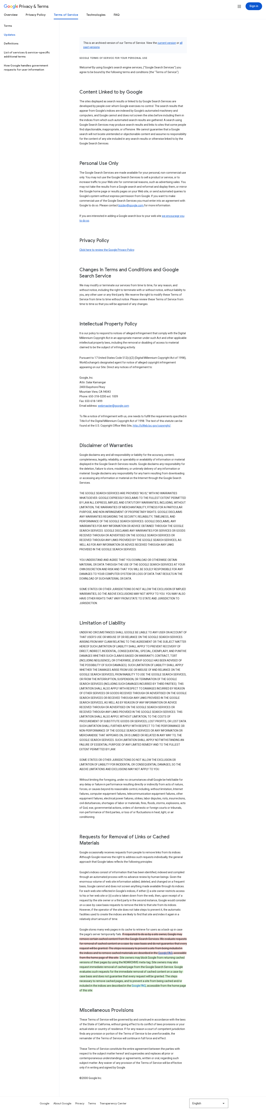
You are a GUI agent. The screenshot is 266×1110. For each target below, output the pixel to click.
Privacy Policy (36, 15)
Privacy (80, 1103)
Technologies (96, 15)
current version (167, 42)
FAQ (117, 15)
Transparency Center (113, 1103)
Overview (11, 15)
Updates (9, 34)
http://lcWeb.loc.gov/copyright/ (152, 425)
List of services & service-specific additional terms (27, 54)
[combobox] (208, 1103)
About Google (62, 1103)
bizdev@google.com (131, 205)
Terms (8, 25)
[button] (239, 6)
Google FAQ (165, 952)
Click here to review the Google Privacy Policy (106, 249)
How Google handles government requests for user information (26, 68)
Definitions (11, 43)
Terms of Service (66, 15)
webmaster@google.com (113, 405)
